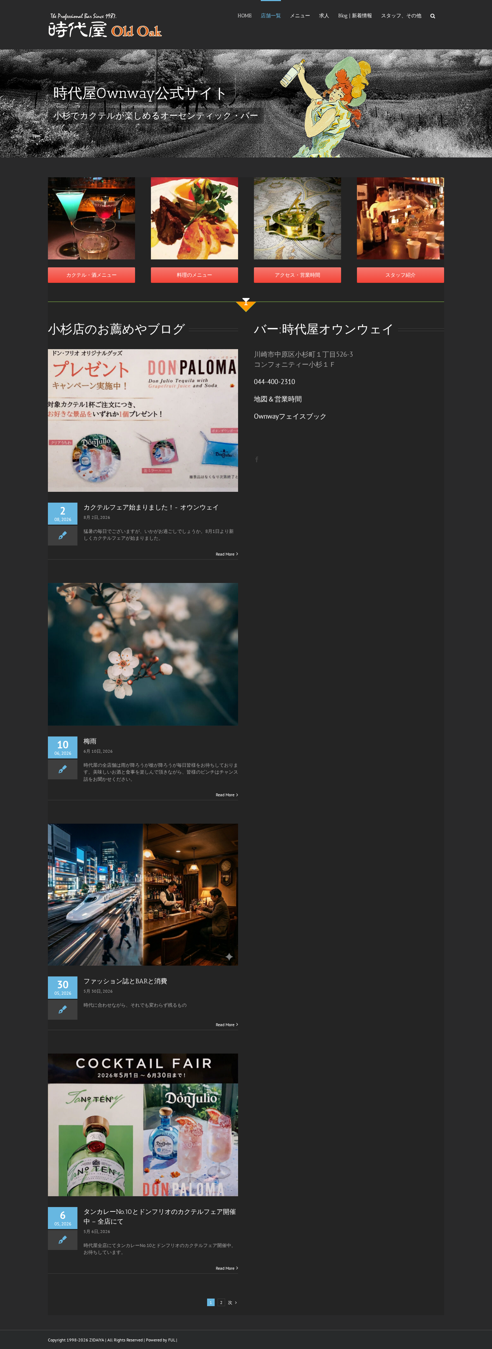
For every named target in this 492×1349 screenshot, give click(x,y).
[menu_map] (297, 180)
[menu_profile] (400, 180)
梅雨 (90, 741)
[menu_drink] (91, 180)
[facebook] (257, 459)
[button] (432, 15)
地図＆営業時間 (278, 399)
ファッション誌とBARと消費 (125, 981)
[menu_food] (194, 180)
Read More (225, 554)
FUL (171, 1340)
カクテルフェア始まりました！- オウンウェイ (151, 507)
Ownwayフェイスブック (290, 416)
